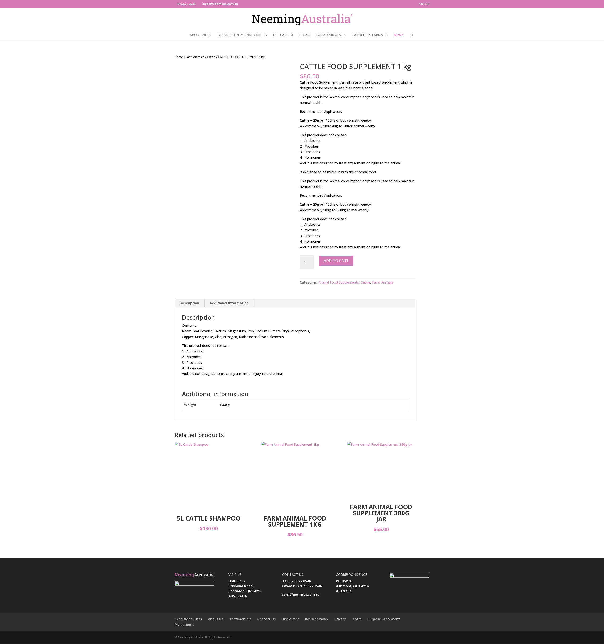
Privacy (340, 619)
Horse (304, 35)
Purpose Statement (384, 619)
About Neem (201, 35)
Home (179, 57)
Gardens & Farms (367, 35)
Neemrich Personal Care (240, 35)
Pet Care (280, 35)
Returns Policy (316, 619)
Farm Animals (328, 35)
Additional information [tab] (229, 303)
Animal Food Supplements (339, 282)
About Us (215, 619)
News (398, 35)
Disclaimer (290, 619)
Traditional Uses (188, 619)
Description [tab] (189, 303)
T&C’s (356, 619)
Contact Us (266, 619)
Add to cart (336, 260)
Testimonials (240, 619)
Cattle (211, 57)
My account (184, 624)
